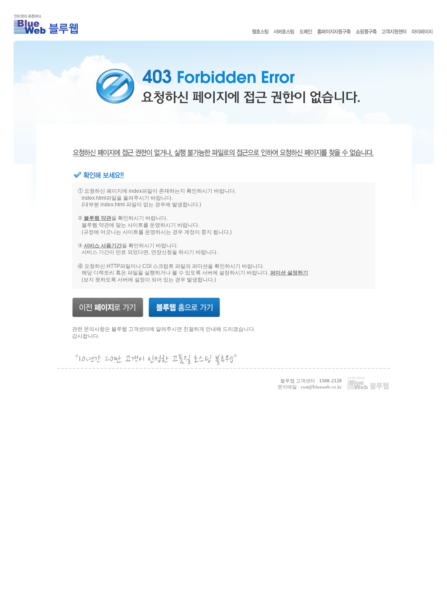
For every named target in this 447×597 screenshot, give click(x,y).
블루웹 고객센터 (130, 329)
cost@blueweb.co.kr (321, 386)
